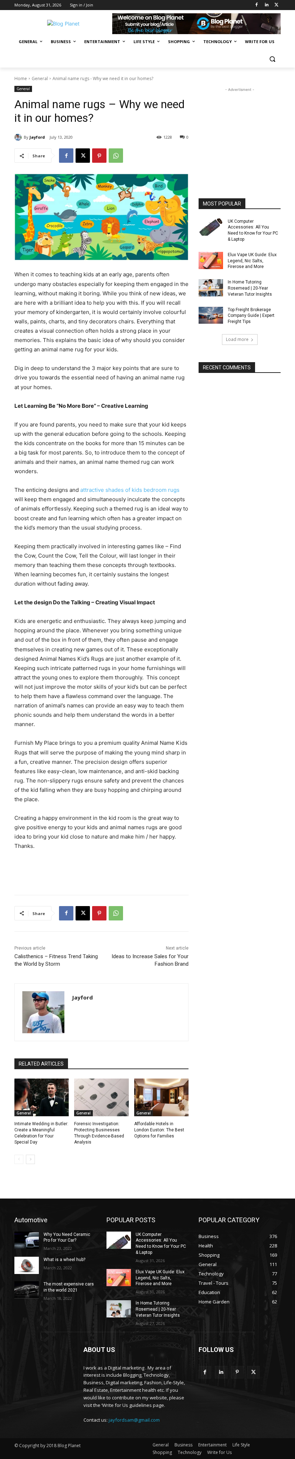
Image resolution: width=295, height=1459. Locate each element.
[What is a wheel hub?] (26, 1265)
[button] (272, 59)
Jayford (37, 137)
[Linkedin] (266, 5)
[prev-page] (18, 1159)
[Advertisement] (240, 129)
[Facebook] (257, 5)
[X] (276, 5)
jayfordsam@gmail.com (134, 1420)
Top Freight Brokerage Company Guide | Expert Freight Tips (251, 315)
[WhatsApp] (116, 155)
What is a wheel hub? (64, 1259)
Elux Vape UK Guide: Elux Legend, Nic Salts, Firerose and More (252, 260)
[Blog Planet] (63, 23)
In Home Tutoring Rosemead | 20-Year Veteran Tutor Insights (250, 288)
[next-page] (30, 1159)
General (40, 78)
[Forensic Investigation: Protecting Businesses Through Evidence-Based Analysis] (101, 1098)
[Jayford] (19, 137)
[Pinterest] (99, 155)
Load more (237, 339)
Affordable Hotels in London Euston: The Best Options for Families (159, 1130)
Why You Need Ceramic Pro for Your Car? (67, 1237)
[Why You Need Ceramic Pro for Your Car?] (26, 1240)
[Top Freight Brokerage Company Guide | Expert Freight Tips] (211, 315)
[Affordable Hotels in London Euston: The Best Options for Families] (161, 1098)
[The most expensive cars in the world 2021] (26, 1289)
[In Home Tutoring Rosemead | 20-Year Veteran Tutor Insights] (211, 287)
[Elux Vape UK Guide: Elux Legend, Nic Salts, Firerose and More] (211, 260)
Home (20, 78)
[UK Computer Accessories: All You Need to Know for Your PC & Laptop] (211, 227)
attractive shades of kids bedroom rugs (130, 489)
